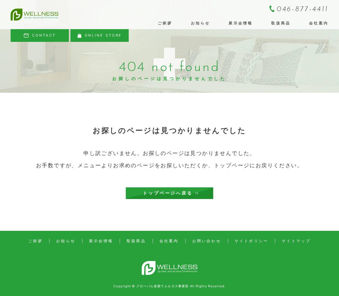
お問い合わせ (206, 241)
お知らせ (200, 23)
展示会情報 (241, 23)
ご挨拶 (165, 23)
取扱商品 (281, 23)
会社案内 (318, 23)
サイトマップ (296, 241)
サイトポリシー (251, 241)
